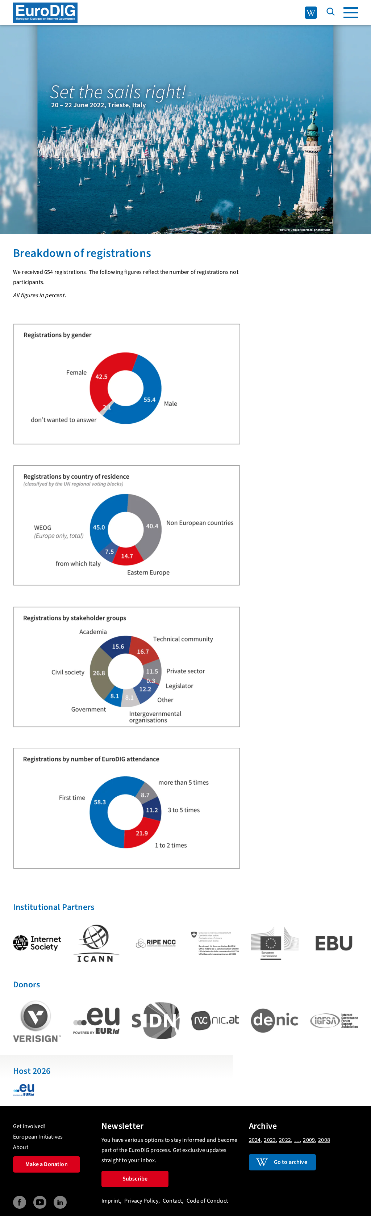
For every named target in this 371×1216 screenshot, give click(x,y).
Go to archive (290, 1162)
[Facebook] (19, 1202)
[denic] (275, 1020)
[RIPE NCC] (156, 943)
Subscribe (134, 1179)
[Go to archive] (311, 13)
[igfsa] (334, 1020)
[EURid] (96, 1021)
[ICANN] (96, 943)
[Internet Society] (37, 943)
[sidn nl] (156, 1020)
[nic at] (215, 1020)
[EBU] (334, 943)
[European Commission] (275, 943)
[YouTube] (39, 1202)
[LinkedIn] (60, 1202)
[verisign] (37, 1021)
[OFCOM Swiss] (215, 943)
